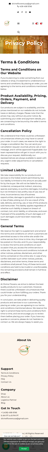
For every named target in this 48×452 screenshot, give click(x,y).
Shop (3, 394)
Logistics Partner (9, 400)
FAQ (3, 379)
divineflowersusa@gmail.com (25, 4)
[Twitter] (18, 12)
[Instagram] (26, 12)
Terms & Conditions (10, 373)
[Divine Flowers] (7, 23)
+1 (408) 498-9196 (9, 412)
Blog (3, 403)
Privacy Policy (7, 376)
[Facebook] (22, 12)
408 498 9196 (25, 6)
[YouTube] (30, 12)
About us (5, 397)
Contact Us (6, 382)
